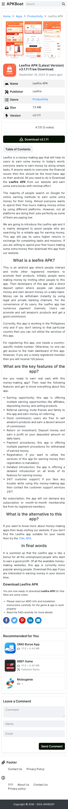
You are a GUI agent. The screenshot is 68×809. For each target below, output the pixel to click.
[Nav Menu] (3, 4)
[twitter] (14, 620)
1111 (10, 784)
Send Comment (52, 746)
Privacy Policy (35, 769)
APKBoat (15, 3)
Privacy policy (17, 788)
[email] (38, 620)
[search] (63, 4)
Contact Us (15, 769)
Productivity (40, 99)
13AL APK (25, 538)
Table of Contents (17, 149)
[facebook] (6, 620)
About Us (23, 784)
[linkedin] (30, 620)
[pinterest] (22, 620)
